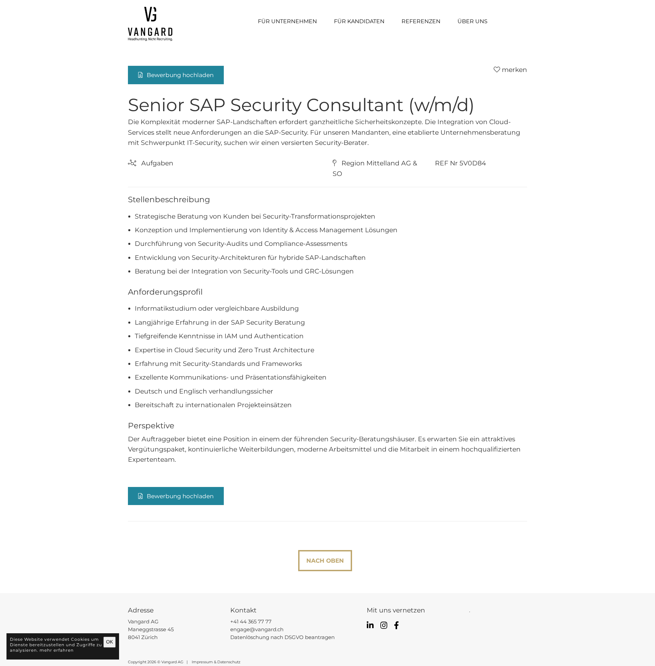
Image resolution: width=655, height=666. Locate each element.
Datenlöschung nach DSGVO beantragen (282, 637)
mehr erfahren (57, 649)
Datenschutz (229, 662)
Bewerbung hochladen (178, 74)
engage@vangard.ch (256, 629)
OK (109, 642)
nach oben (325, 560)
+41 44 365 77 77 (251, 622)
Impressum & (203, 662)
